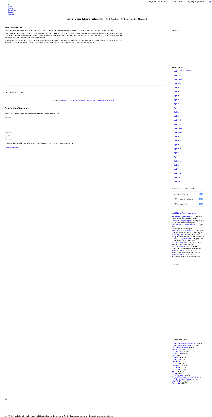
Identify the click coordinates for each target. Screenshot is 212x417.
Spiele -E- (177, 96)
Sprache (47, 87)
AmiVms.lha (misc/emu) (180, 242)
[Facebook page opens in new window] (75, 410)
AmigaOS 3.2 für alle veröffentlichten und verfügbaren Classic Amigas (186, 378)
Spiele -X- (178, 173)
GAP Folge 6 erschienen (180, 347)
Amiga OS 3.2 (177, 353)
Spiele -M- (178, 128)
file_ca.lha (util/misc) (179, 246)
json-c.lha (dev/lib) (178, 254)
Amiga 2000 (176, 369)
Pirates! (174, 355)
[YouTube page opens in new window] (78, 410)
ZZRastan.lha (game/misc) (181, 217)
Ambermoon (176, 359)
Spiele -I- (177, 112)
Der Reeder (176, 363)
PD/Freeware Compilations (188, 199)
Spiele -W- (178, 169)
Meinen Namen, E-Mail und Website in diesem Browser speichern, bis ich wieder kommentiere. (40, 143)
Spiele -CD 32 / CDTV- (182, 71)
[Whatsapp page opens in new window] (88, 410)
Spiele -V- (177, 165)
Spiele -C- (177, 87)
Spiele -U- (178, 161)
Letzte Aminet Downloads (186, 213)
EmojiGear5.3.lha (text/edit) (181, 231)
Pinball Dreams (177, 365)
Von (77, 100)
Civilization (176, 357)
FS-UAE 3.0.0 (177, 349)
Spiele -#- (177, 75)
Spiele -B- (177, 83)
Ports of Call (176, 361)
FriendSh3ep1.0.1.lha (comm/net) (183, 225)
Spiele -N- (178, 132)
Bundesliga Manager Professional (183, 343)
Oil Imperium (176, 351)
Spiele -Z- (177, 181)
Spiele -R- (177, 149)
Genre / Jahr (36, 87)
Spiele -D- (178, 91)
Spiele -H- (178, 108)
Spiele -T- (177, 157)
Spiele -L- (177, 124)
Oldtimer (175, 373)
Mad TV (175, 371)
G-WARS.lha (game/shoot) (181, 238)
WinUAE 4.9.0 (177, 381)
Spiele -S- (177, 153)
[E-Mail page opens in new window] (82, 410)
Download (57, 87)
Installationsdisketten (188, 194)
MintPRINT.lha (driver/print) (182, 221)
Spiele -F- (177, 100)
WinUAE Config (23, 87)
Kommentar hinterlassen (106, 100)
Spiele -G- (178, 104)
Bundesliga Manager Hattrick (182, 345)
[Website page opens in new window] (85, 410)
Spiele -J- (177, 116)
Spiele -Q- (178, 145)
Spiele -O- (178, 136)
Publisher (10, 87)
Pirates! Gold (176, 383)
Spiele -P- (177, 140)
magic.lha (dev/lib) (178, 250)
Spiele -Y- (177, 177)
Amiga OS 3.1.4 (177, 375)
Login (210, 2)
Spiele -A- (64, 100)
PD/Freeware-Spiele (188, 204)
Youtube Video (69, 87)
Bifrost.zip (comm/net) (179, 235)
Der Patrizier (176, 367)
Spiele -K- (178, 120)
